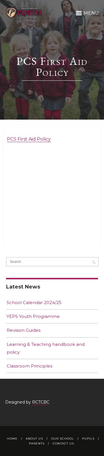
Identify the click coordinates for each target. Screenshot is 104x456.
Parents (36, 443)
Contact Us (63, 443)
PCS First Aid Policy (29, 139)
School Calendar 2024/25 (34, 302)
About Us (34, 438)
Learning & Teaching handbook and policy (46, 348)
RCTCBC (40, 402)
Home (12, 438)
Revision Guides (23, 330)
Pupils (88, 438)
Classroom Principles (29, 366)
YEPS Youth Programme (33, 316)
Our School (62, 438)
